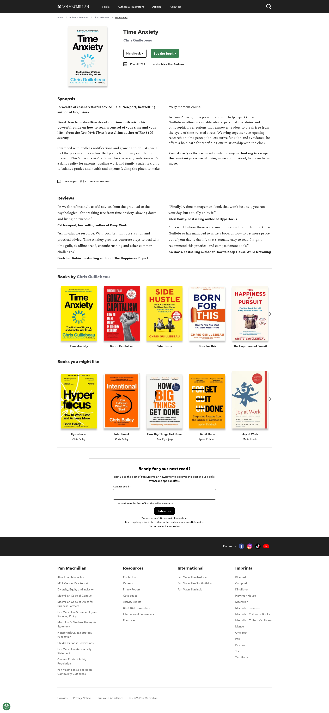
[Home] (73, 7)
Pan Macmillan (72, 568)
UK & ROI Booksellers (136, 608)
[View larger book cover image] (87, 56)
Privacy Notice (82, 698)
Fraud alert (130, 620)
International (191, 568)
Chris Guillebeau (101, 17)
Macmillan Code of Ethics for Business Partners (75, 604)
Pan (237, 639)
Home (60, 17)
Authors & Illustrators (131, 6)
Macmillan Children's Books (252, 614)
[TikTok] (258, 546)
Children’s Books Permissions (75, 643)
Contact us (129, 577)
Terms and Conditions (109, 698)
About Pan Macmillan (70, 577)
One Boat (241, 632)
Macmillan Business (247, 608)
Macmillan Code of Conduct (74, 595)
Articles (156, 6)
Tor (237, 651)
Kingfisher (241, 589)
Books (105, 6)
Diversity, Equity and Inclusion (75, 589)
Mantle (239, 626)
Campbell (241, 583)
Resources (133, 568)
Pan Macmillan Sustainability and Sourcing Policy (77, 614)
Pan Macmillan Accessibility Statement (74, 651)
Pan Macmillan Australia (192, 577)
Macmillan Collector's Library (253, 620)
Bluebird (240, 577)
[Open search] (269, 6)
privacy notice (141, 522)
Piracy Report (131, 589)
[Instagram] (249, 546)
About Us (175, 6)
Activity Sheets (132, 601)
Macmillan (241, 601)
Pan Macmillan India (190, 589)
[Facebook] (241, 546)
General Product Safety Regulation (71, 661)
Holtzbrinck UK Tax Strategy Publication (74, 634)
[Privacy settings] (6, 706)
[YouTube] (266, 546)
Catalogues (130, 595)
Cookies (62, 698)
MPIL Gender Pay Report (72, 583)
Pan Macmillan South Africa (195, 583)
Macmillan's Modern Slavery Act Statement (77, 624)
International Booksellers (138, 614)
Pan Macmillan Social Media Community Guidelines (74, 671)
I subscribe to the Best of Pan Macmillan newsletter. (146, 503)
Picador (240, 645)
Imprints (243, 568)
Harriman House (245, 595)
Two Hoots (241, 657)
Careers (128, 583)
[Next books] (270, 314)
